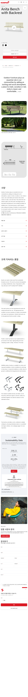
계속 (14, 604)
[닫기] (25, 589)
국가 (1, 597)
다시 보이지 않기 (14, 608)
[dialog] (14, 348)
